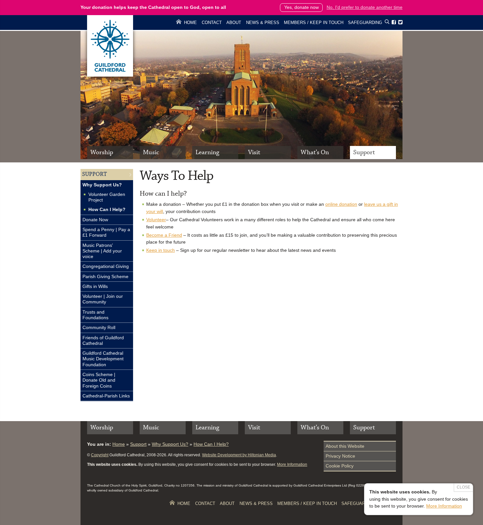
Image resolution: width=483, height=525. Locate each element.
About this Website (345, 446)
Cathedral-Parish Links (106, 395)
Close (463, 487)
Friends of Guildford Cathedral (103, 340)
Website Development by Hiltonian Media (239, 455)
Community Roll (98, 327)
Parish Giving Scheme (105, 276)
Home (190, 22)
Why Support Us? (102, 184)
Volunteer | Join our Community (102, 299)
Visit (254, 152)
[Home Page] (110, 75)
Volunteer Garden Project (106, 197)
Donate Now (95, 219)
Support (364, 152)
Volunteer (156, 219)
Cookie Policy (340, 465)
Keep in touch (160, 250)
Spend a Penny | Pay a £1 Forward (106, 232)
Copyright (99, 455)
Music (151, 152)
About (233, 22)
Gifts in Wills (95, 286)
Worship (101, 152)
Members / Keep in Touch (313, 22)
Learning (207, 152)
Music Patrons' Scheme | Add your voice (102, 251)
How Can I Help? (107, 209)
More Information (292, 464)
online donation (341, 204)
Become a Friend (164, 235)
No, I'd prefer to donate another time (364, 7)
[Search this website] (387, 22)
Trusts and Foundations (95, 314)
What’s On (315, 152)
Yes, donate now (301, 7)
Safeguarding (365, 22)
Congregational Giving (105, 266)
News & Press (262, 22)
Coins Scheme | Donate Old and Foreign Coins (98, 380)
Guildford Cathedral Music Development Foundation (103, 358)
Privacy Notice (340, 456)
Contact (212, 22)
